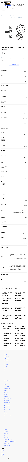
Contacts (2, 451)
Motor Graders (6, 411)
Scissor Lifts (6, 421)
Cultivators (6, 382)
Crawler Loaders (7, 374)
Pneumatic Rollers (7, 417)
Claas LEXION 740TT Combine (20, 339)
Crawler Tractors (7, 380)
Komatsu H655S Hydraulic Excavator (20, 308)
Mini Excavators (7, 407)
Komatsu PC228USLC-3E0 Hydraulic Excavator (7, 309)
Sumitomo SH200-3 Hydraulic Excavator (20, 293)
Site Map (2, 454)
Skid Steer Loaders (7, 423)
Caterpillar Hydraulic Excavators (22, 16)
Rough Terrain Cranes (8, 419)
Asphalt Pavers (6, 358)
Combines (6, 368)
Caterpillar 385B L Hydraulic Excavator (7, 317)
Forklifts (5, 390)
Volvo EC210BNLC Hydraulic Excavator (7, 293)
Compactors (6, 370)
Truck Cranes (6, 437)
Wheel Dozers (6, 443)
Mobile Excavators (7, 409)
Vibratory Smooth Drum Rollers (10, 441)
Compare (2, 450)
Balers (5, 362)
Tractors (5, 435)
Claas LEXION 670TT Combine (20, 344)
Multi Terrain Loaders (8, 415)
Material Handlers (7, 402)
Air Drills (5, 354)
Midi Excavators (7, 405)
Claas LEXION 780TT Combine (20, 334)
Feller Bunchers (7, 388)
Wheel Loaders (7, 445)
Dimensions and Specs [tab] (14, 64)
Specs (6, 15)
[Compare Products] (15, 8)
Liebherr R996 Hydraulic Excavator (19, 300)
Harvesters (6, 396)
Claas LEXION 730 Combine (7, 339)
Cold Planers (6, 366)
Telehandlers (6, 433)
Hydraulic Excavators (12, 16)
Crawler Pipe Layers (7, 376)
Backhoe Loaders (7, 360)
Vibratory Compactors (8, 439)
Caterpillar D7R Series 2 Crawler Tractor (20, 328)
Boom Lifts (6, 364)
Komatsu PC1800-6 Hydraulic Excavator (20, 317)
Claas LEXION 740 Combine (7, 344)
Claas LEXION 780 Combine (7, 334)
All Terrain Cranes (7, 356)
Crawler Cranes (7, 372)
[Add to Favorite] (2, 53)
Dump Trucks (6, 386)
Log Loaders (6, 400)
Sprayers (5, 429)
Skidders (5, 425)
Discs (5, 384)
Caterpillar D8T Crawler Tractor (6, 327)
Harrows (5, 394)
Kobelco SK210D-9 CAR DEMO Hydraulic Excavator (7, 301)
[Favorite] (13, 8)
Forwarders (6, 392)
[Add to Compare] (5, 53)
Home (2, 15)
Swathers (5, 431)
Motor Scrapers (7, 413)
